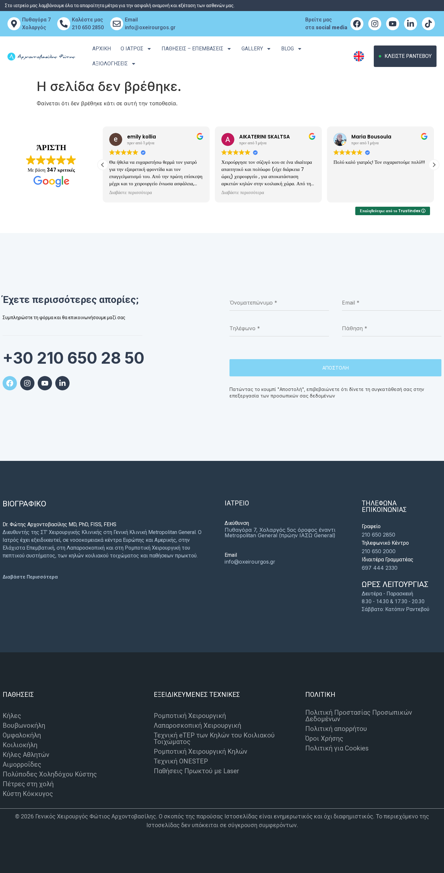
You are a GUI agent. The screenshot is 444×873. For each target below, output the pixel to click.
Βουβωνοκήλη (24, 725)
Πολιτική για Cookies (337, 748)
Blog (287, 49)
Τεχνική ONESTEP (181, 761)
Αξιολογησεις (110, 63)
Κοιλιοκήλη (20, 745)
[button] (434, 165)
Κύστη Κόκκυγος (28, 794)
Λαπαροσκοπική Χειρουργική (197, 725)
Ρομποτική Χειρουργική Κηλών (200, 751)
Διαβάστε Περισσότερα (30, 577)
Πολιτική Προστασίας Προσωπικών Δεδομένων (358, 716)
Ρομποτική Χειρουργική (190, 716)
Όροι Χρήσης (324, 738)
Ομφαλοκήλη (22, 735)
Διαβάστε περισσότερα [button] (130, 193)
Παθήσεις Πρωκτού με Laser (196, 771)
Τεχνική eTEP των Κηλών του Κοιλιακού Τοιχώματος (214, 738)
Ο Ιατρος (132, 49)
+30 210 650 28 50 (73, 358)
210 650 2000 (379, 551)
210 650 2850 (378, 534)
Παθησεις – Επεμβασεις (192, 49)
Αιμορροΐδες (22, 764)
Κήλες (12, 716)
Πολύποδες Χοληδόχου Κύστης (50, 774)
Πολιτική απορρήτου (336, 729)
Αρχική (101, 49)
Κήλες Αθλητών (26, 755)
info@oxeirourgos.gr (250, 561)
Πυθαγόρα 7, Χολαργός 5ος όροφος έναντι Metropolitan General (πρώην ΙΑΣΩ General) (280, 533)
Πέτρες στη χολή (28, 784)
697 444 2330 (380, 568)
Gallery (252, 49)
